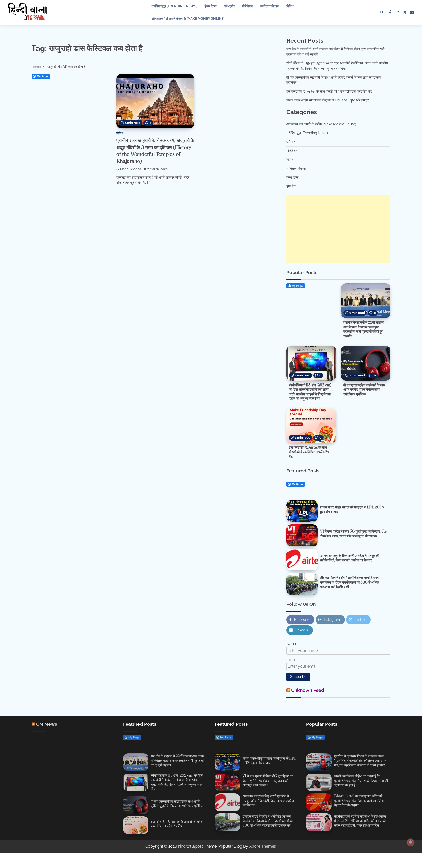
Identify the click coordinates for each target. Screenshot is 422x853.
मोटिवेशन (247, 6)
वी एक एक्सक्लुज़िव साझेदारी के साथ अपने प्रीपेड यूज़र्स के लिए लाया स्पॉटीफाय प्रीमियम (364, 390)
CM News (46, 724)
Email (291, 659)
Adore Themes (262, 846)
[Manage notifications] (410, 842)
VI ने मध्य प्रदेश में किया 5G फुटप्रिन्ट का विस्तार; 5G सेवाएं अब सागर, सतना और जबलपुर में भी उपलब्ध (353, 533)
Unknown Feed (307, 690)
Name (291, 643)
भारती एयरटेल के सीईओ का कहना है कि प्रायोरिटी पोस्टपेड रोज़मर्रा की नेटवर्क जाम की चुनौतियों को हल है (361, 781)
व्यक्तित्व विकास (269, 6)
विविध (289, 6)
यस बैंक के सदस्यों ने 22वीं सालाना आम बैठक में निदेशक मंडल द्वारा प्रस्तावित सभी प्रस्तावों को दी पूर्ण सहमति (363, 329)
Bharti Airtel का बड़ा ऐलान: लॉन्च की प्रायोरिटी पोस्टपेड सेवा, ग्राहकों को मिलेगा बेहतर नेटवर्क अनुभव (359, 801)
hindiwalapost (190, 846)
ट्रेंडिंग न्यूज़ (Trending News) (174, 6)
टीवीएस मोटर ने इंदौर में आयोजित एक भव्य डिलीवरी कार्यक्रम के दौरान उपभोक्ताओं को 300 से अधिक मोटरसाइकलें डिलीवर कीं (349, 582)
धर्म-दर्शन (229, 6)
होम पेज (291, 186)
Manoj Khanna (130, 169)
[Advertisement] (338, 229)
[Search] (381, 12)
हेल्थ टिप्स (210, 6)
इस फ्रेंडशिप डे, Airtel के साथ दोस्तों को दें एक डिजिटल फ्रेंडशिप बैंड (329, 91)
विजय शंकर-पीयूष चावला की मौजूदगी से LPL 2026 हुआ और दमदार (327, 100)
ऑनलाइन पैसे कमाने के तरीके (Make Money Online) (188, 18)
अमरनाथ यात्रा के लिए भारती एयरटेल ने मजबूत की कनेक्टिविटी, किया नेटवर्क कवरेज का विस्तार (349, 558)
